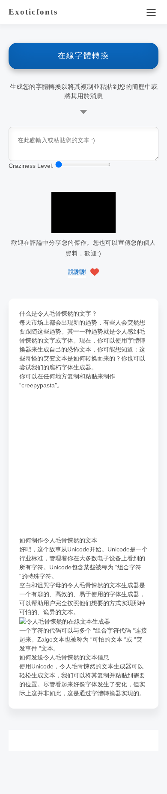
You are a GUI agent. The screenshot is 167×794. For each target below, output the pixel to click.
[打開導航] (150, 12)
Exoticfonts (33, 11)
